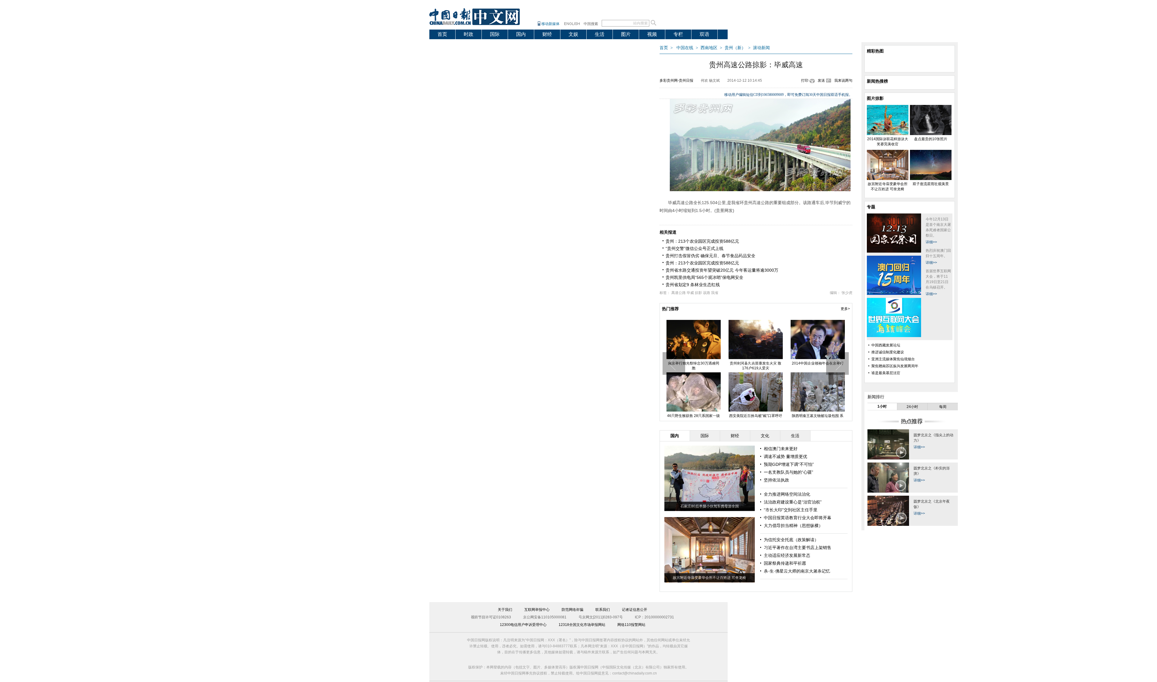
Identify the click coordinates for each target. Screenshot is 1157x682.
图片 (626, 34)
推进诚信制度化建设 (887, 352)
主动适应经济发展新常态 (787, 555)
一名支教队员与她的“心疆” (788, 472)
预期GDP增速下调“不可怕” (789, 464)
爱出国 (444, 43)
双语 (704, 34)
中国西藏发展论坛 (885, 345)
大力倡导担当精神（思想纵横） (793, 525)
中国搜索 (591, 24)
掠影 (698, 293)
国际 (495, 34)
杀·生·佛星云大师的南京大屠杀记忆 (797, 571)
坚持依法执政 (776, 480)
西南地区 (709, 48)
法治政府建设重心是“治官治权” (793, 502)
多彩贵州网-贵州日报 (676, 80)
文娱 (573, 34)
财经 (547, 34)
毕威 (690, 293)
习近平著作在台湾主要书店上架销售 (797, 547)
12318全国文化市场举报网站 (582, 625)
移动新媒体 (550, 24)
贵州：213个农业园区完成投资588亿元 (702, 241)
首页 (442, 34)
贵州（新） (735, 48)
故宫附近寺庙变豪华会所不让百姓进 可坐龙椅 (818, 365)
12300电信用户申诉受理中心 (523, 625)
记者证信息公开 (634, 610)
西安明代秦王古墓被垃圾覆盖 (755, 416)
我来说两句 (843, 80)
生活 (599, 34)
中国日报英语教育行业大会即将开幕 (797, 517)
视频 (652, 34)
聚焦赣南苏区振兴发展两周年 (894, 366)
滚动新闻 (761, 48)
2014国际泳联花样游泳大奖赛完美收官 (694, 365)
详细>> (931, 242)
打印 (804, 80)
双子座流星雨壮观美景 (694, 416)
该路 (706, 293)
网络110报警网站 (631, 625)
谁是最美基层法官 (885, 373)
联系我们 (602, 610)
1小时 (882, 406)
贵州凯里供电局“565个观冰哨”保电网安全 (704, 277)
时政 (468, 34)
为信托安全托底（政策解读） (791, 539)
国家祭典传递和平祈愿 (785, 563)
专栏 (678, 34)
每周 (942, 407)
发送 (821, 80)
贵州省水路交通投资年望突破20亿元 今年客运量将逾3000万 (722, 270)
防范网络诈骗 (572, 610)
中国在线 (684, 48)
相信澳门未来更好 (781, 448)
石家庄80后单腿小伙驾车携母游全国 (709, 506)
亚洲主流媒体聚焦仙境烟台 (893, 359)
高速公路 (678, 293)
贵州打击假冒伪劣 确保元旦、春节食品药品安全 (710, 255)
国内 (521, 34)
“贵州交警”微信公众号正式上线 (694, 248)
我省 (714, 293)
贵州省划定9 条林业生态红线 (693, 284)
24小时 (912, 407)
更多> (845, 309)
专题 (871, 206)
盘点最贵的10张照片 (755, 363)
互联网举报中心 (537, 610)
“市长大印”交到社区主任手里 (790, 509)
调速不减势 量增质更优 (785, 456)
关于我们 (505, 610)
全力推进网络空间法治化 (787, 494)
